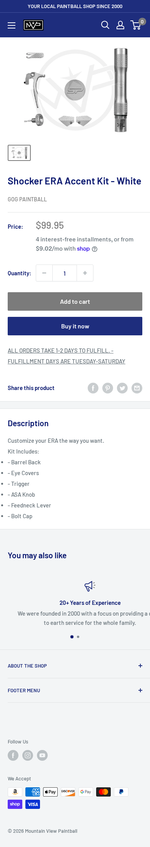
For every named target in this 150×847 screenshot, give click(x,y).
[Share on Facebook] (93, 387)
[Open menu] (11, 25)
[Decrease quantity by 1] (44, 273)
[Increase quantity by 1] (85, 273)
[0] (136, 25)
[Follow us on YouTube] (42, 755)
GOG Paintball (27, 199)
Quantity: (19, 273)
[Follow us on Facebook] (13, 755)
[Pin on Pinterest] (107, 387)
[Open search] (105, 25)
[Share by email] (137, 387)
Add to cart (75, 301)
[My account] (120, 25)
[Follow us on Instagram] (27, 755)
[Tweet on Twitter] (122, 387)
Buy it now (75, 326)
